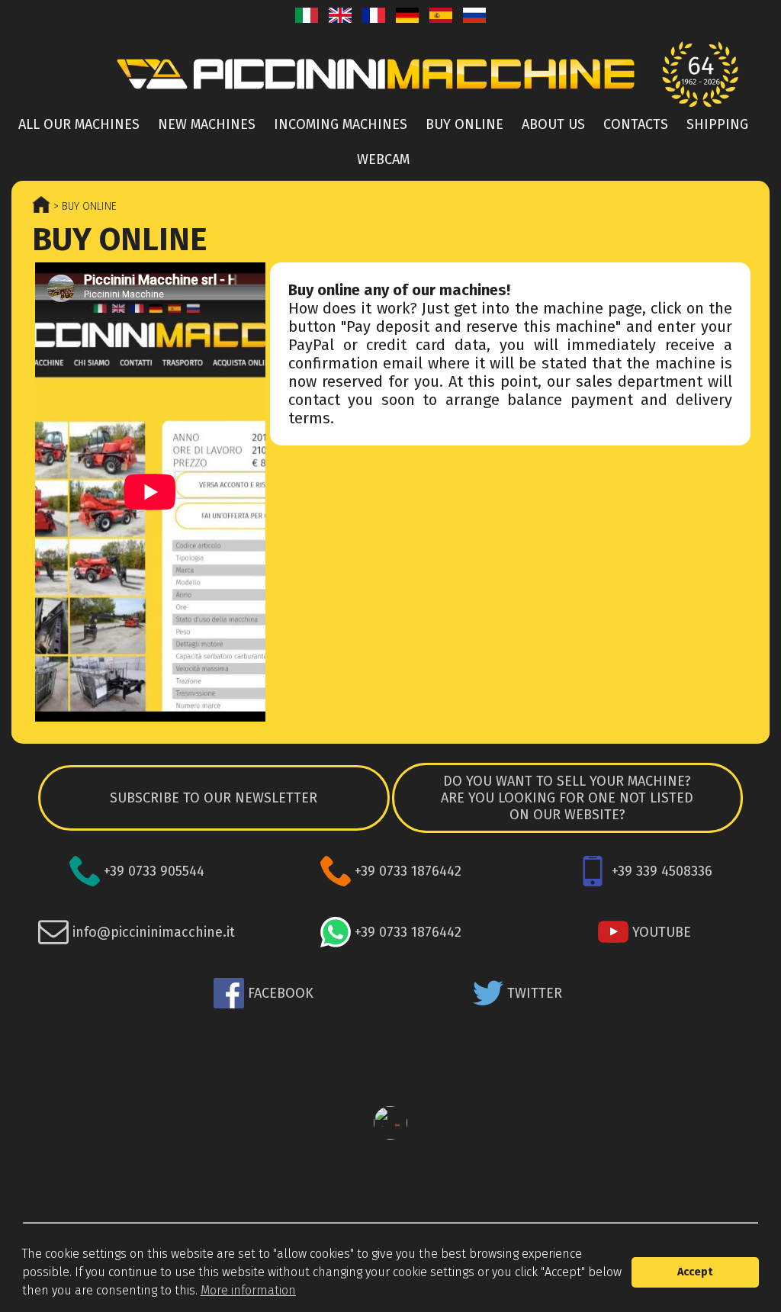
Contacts (635, 124)
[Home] (390, 74)
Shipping (717, 124)
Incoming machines (340, 124)
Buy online (464, 124)
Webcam (383, 159)
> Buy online (83, 206)
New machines (207, 124)
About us (553, 124)
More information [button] (248, 1290)
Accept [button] (695, 1271)
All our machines (79, 124)
